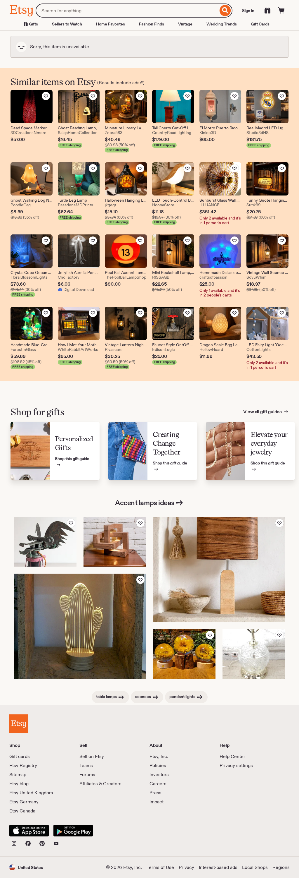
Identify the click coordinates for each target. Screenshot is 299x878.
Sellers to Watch (67, 24)
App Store (29, 830)
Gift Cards (260, 24)
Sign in (248, 10)
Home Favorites (110, 24)
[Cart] (281, 11)
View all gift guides (263, 411)
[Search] (225, 11)
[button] (26, 867)
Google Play (73, 830)
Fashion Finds (151, 24)
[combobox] (127, 11)
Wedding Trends (221, 24)
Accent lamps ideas (144, 503)
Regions (281, 867)
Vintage (185, 24)
